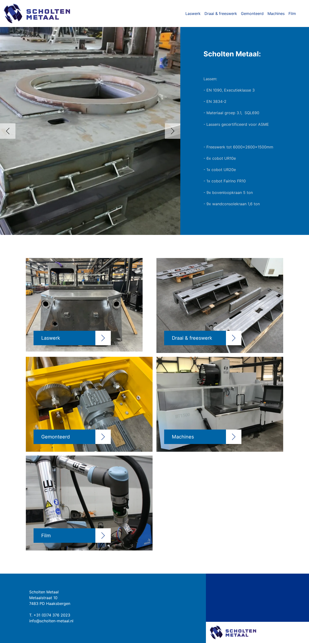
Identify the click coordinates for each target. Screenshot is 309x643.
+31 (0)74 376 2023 (52, 615)
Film (292, 13)
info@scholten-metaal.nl (51, 620)
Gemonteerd (252, 13)
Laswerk (193, 13)
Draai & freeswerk (220, 13)
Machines (276, 13)
